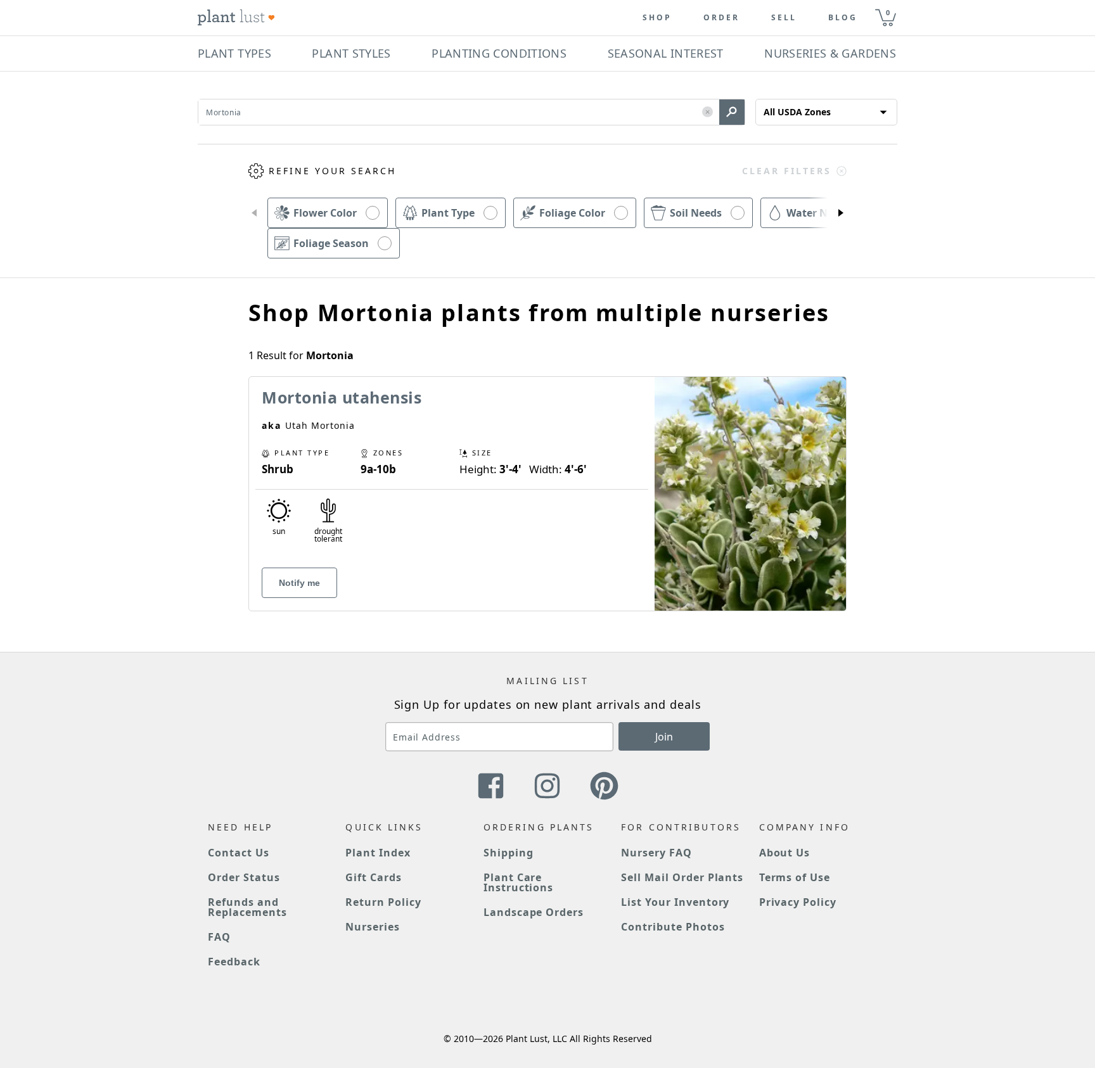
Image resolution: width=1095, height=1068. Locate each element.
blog (842, 18)
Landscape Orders (533, 912)
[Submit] (732, 112)
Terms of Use (795, 877)
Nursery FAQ (656, 853)
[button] (707, 112)
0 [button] (888, 12)
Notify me (299, 583)
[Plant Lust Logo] (236, 17)
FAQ (219, 937)
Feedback (234, 962)
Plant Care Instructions (518, 882)
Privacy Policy (797, 902)
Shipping (508, 853)
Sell (784, 18)
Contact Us (238, 853)
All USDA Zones (797, 112)
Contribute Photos (672, 927)
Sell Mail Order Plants (682, 877)
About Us (784, 853)
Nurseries (372, 927)
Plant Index (378, 853)
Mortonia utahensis (341, 397)
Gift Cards (373, 877)
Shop (657, 18)
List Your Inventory (675, 902)
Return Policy (383, 902)
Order (721, 18)
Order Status (244, 877)
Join (664, 737)
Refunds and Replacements (247, 907)
